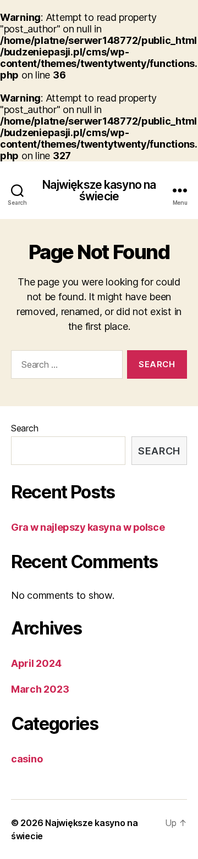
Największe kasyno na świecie (99, 190)
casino (26, 759)
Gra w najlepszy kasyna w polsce (87, 527)
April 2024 (36, 663)
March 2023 (40, 689)
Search (24, 428)
